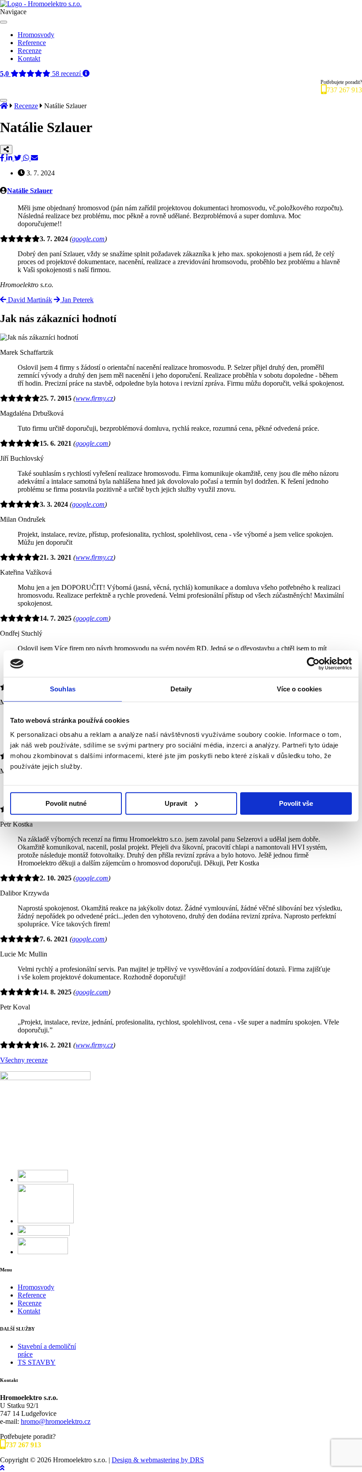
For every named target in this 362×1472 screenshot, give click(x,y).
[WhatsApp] (27, 158)
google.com (88, 239)
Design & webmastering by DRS (158, 1460)
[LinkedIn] (10, 158)
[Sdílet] (6, 149)
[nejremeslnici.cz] (46, 1221)
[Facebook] (3, 158)
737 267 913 (344, 90)
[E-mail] (34, 158)
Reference (32, 42)
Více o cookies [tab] (299, 689)
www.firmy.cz (94, 398)
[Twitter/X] (18, 158)
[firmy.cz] (44, 1233)
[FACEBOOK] (43, 1180)
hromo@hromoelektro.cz (55, 1421)
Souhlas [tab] (62, 689)
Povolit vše (296, 803)
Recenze (29, 50)
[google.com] (43, 1252)
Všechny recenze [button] (24, 1060)
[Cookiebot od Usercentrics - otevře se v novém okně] (313, 663)
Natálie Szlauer (30, 190)
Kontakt (29, 58)
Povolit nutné (66, 803)
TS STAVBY (37, 1362)
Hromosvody (36, 34)
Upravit (176, 803)
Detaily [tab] (181, 689)
